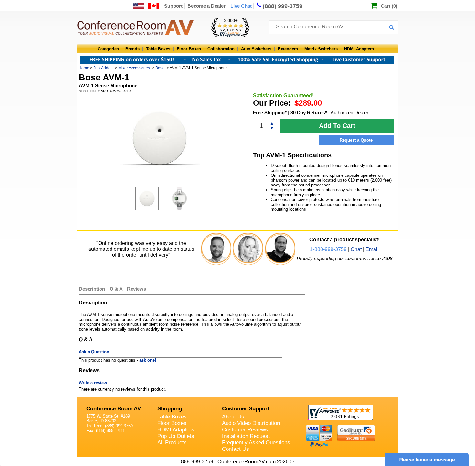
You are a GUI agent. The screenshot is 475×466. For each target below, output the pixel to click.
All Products (172, 443)
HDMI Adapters (359, 49)
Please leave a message (426, 460)
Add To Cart (337, 125)
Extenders (288, 49)
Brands (132, 49)
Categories (108, 49)
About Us (233, 417)
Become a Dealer (206, 6)
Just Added (103, 68)
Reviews (136, 288)
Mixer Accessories (134, 68)
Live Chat (241, 6)
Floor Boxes (189, 49)
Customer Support (245, 409)
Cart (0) (389, 6)
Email (372, 249)
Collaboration (221, 49)
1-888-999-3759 (328, 249)
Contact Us (235, 449)
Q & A (117, 288)
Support (173, 6)
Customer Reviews (245, 430)
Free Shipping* (270, 112)
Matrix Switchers (321, 49)
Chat (356, 249)
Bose (159, 68)
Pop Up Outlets (175, 436)
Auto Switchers (256, 49)
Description (92, 288)
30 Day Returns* (308, 112)
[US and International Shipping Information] (146, 6)
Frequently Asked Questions (256, 443)
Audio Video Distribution (251, 423)
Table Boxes (158, 49)
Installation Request (246, 436)
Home (84, 68)
